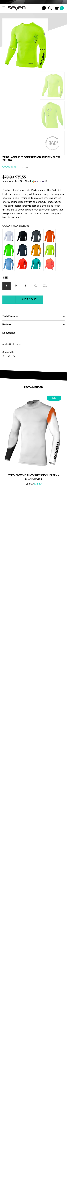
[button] (33, 181)
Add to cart (29, 299)
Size (5, 277)
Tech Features (10, 316)
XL (35, 285)
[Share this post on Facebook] (3, 356)
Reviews (6, 324)
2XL (45, 285)
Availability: (7, 344)
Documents (8, 333)
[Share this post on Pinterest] (14, 356)
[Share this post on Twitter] (9, 356)
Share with (7, 352)
